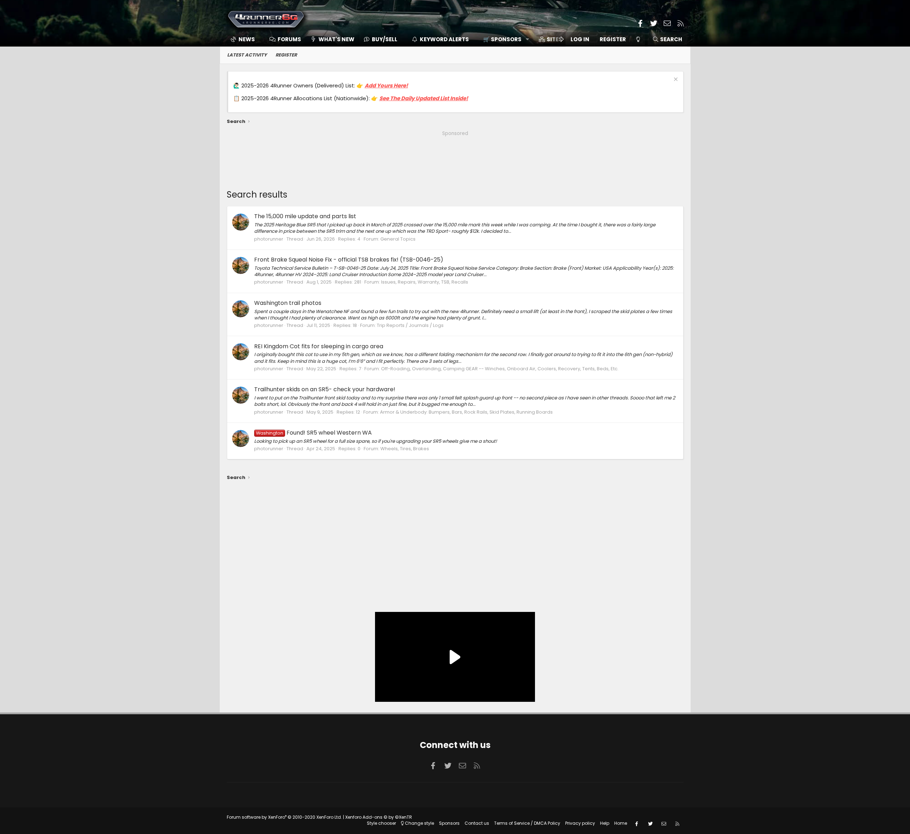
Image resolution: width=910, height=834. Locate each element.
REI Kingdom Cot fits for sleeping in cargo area (318, 346)
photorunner (268, 239)
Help (604, 823)
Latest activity (247, 55)
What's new (336, 39)
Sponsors (449, 823)
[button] (503, 39)
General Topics (398, 239)
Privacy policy (580, 823)
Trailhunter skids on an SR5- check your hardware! (324, 389)
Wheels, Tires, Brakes (404, 448)
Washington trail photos (287, 303)
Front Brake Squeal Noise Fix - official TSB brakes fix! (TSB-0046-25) (348, 259)
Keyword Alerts (444, 39)
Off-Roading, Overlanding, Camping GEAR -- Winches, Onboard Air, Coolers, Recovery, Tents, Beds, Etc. (500, 368)
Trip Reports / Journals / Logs (410, 325)
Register (286, 55)
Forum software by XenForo (284, 817)
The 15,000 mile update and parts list (305, 216)
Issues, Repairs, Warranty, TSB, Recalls (424, 282)
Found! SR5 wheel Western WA (314, 433)
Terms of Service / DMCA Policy (527, 823)
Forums (289, 39)
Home (620, 823)
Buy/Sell (384, 39)
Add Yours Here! (386, 85)
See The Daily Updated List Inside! (423, 98)
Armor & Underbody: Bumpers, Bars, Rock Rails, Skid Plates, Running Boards (466, 412)
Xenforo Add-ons (378, 817)
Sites (554, 39)
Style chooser (381, 823)
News (247, 39)
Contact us (477, 823)
